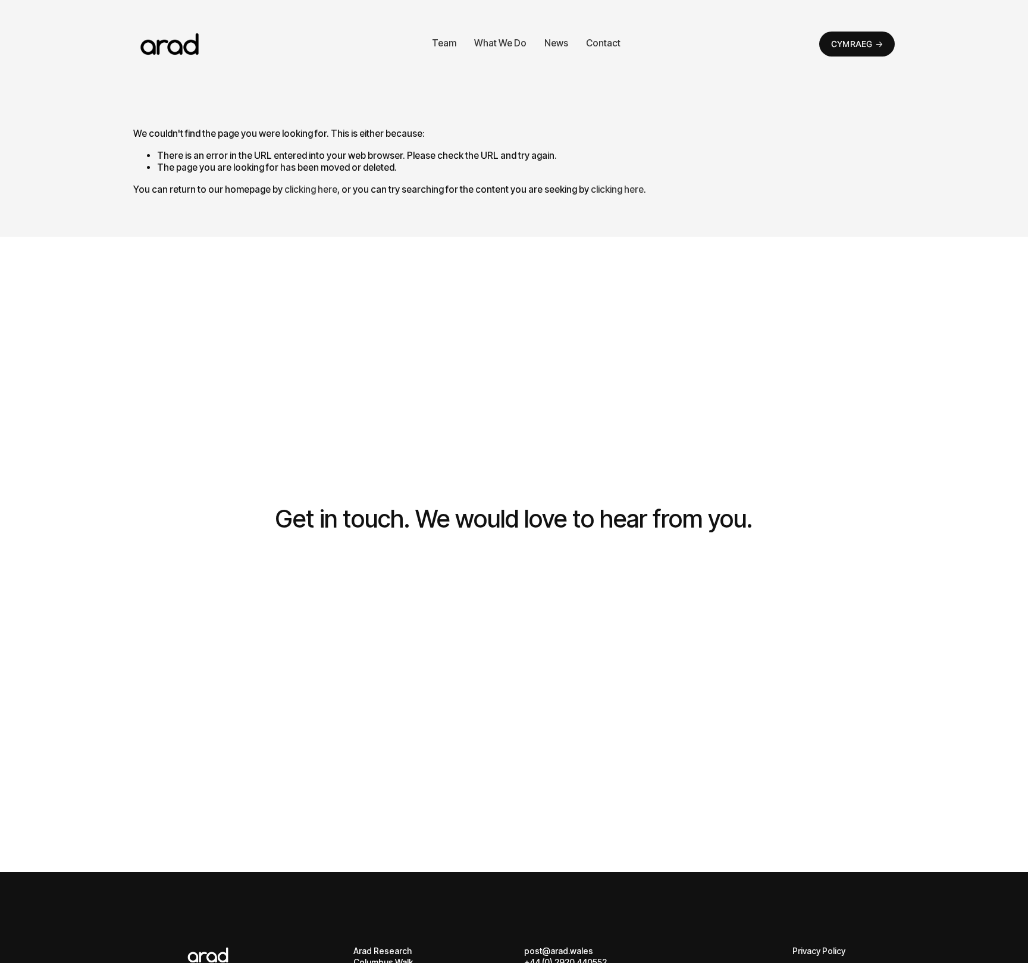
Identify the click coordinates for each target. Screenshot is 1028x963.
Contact (603, 43)
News (556, 43)
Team (444, 43)
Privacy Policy (818, 951)
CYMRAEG (852, 44)
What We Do (500, 43)
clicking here (310, 189)
